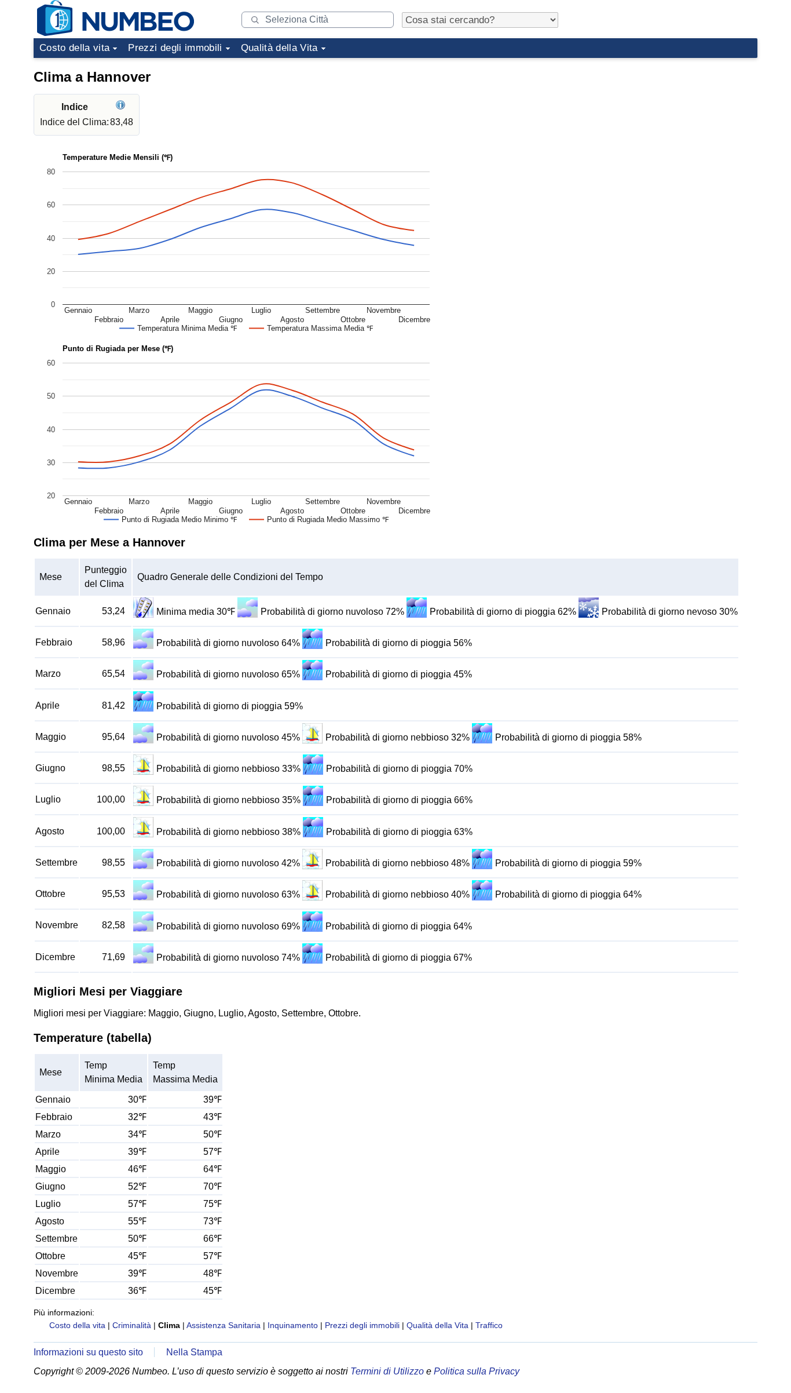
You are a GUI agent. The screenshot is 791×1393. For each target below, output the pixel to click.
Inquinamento (293, 1325)
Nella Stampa (194, 1352)
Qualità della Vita (279, 47)
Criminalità (131, 1325)
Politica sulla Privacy (476, 1371)
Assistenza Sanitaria (223, 1325)
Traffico (489, 1325)
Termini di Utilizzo (387, 1371)
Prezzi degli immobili (175, 47)
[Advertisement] (670, 135)
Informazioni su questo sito (88, 1352)
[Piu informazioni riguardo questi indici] (122, 107)
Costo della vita (74, 47)
